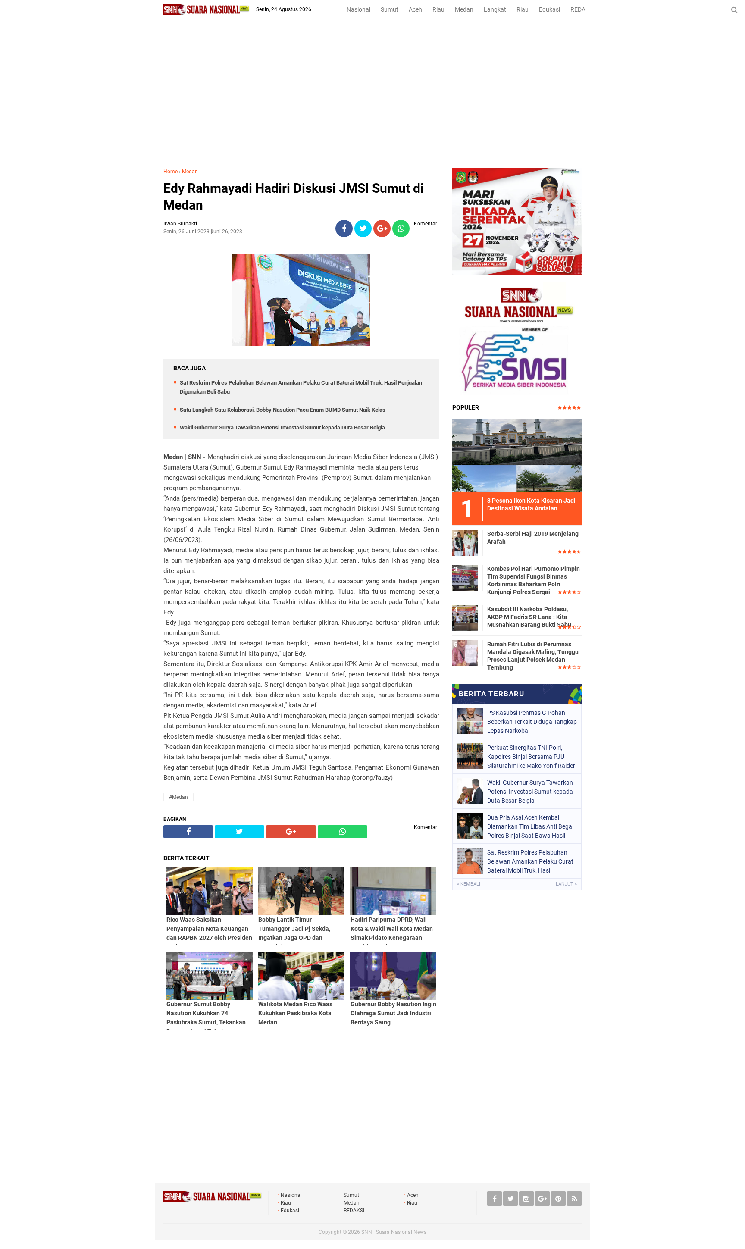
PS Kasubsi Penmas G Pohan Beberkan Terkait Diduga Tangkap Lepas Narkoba (532, 721)
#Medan (178, 797)
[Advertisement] (372, 103)
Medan (464, 9)
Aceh (415, 9)
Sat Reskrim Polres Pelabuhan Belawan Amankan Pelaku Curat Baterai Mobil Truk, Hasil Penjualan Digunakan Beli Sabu (530, 861)
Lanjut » (566, 884)
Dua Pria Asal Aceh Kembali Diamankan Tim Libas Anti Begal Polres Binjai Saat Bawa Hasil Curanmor (530, 826)
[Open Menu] (11, 9)
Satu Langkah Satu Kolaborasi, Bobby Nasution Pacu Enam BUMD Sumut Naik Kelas (282, 410)
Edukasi (549, 9)
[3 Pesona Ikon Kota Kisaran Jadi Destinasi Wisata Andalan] (517, 454)
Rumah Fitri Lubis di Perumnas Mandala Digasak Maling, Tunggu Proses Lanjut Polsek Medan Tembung (533, 656)
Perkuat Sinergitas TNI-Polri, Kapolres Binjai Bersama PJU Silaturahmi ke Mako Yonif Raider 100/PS (531, 756)
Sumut (389, 9)
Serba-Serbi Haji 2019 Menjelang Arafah (533, 537)
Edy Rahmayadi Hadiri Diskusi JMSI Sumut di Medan (293, 197)
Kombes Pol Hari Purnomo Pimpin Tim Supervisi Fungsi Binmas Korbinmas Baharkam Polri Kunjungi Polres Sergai (533, 580)
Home (170, 172)
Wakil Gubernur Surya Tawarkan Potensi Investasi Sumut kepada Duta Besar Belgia (282, 427)
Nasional (358, 9)
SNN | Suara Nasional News (393, 1232)
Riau (438, 9)
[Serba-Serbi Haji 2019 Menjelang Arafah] (465, 541)
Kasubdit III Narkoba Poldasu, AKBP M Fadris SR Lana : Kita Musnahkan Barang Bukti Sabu (529, 617)
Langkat (495, 9)
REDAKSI (582, 9)
